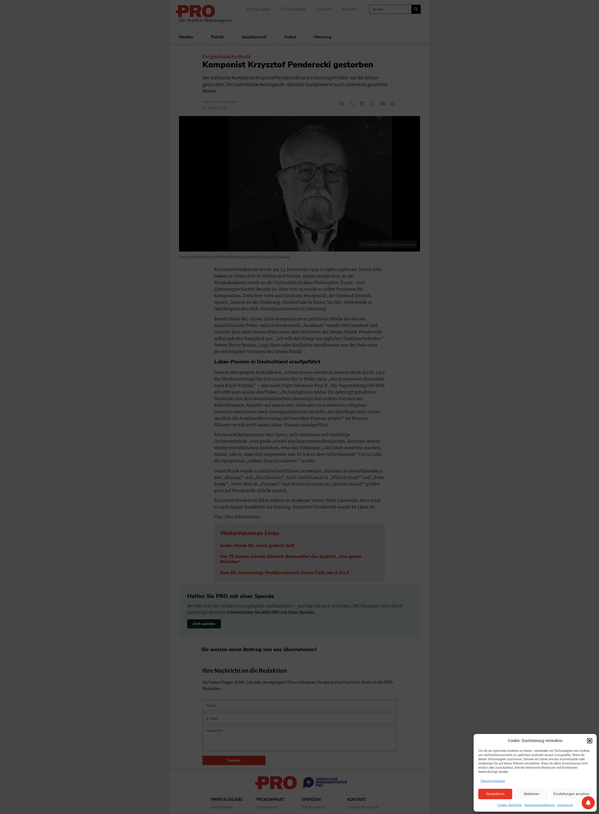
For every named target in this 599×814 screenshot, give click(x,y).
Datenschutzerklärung (539, 805)
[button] (589, 740)
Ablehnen (531, 794)
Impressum (565, 805)
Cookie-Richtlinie (509, 805)
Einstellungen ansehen (571, 794)
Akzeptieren (495, 794)
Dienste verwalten (493, 781)
